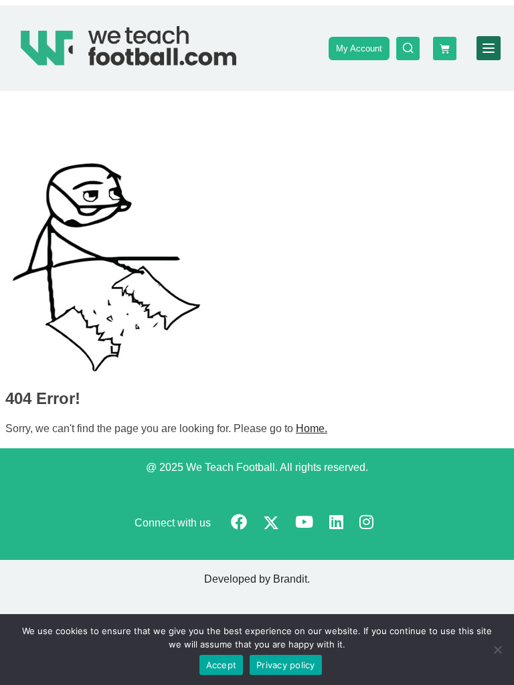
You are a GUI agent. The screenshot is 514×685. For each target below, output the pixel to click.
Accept (221, 665)
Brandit (290, 579)
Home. (311, 428)
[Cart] (444, 48)
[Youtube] (304, 523)
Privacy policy (285, 665)
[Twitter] (271, 524)
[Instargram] (366, 523)
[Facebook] (239, 523)
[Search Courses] (408, 48)
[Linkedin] (336, 523)
